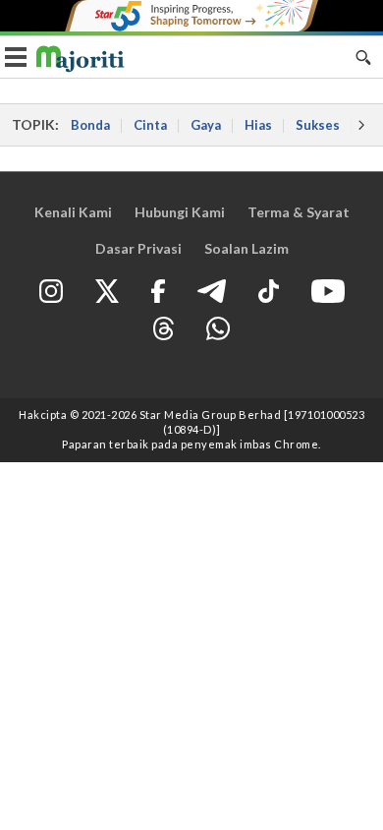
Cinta (150, 125)
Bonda (90, 125)
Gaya (206, 125)
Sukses (318, 125)
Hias (258, 125)
